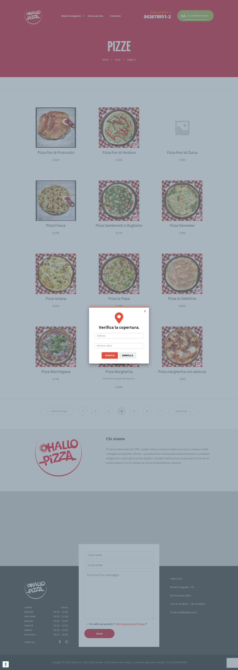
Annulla (127, 355)
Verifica (110, 355)
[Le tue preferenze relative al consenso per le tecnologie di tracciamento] (6, 664)
